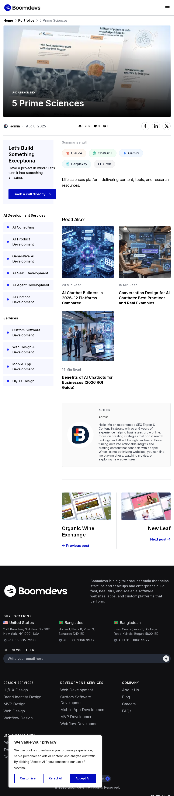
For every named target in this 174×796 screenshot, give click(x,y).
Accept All (83, 778)
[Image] (38, 591)
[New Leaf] (146, 506)
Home (8, 20)
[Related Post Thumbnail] (88, 252)
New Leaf (159, 528)
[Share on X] (167, 126)
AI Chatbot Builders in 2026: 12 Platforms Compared (82, 298)
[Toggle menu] (167, 7)
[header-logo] (23, 8)
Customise (28, 778)
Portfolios (26, 20)
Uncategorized (23, 92)
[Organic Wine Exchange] (86, 506)
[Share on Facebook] (145, 126)
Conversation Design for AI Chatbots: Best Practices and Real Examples (144, 298)
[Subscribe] (166, 658)
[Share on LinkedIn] (156, 126)
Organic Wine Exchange (78, 531)
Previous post (77, 545)
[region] (55, 761)
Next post (158, 539)
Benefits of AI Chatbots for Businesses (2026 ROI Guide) (87, 382)
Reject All (56, 778)
